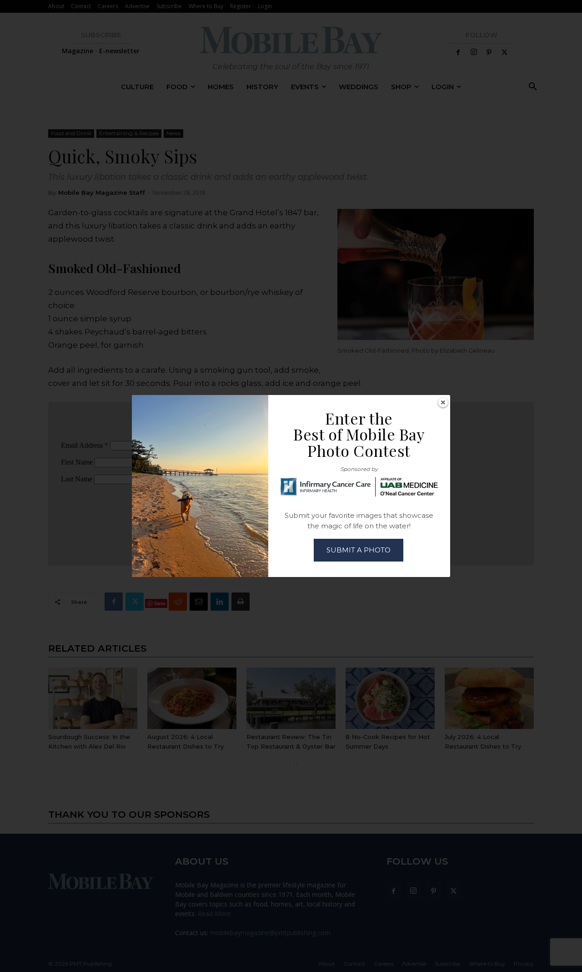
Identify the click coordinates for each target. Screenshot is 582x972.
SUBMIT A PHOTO (358, 550)
